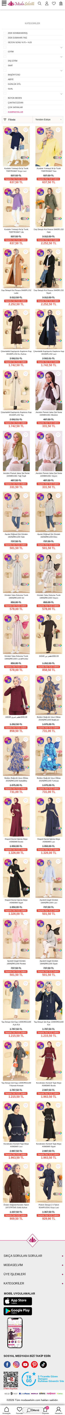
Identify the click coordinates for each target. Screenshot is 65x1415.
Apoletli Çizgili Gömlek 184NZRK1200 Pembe (16, 962)
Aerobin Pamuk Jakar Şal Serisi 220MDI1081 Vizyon (49, 474)
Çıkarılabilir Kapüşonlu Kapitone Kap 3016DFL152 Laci (48, 352)
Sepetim (45, 1410)
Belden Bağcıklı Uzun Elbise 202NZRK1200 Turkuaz (49, 779)
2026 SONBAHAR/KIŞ (17, 33)
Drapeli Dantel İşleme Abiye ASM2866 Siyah (16, 901)
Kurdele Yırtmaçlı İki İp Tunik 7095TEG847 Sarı (49, 169)
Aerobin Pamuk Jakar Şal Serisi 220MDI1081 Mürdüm (49, 413)
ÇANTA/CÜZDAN (15, 103)
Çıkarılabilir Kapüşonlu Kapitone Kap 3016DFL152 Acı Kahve (16, 352)
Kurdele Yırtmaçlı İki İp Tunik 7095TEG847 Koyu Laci (16, 169)
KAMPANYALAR (15, 112)
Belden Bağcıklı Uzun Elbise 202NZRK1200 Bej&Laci (49, 718)
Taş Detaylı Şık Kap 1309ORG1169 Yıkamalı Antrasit (16, 1084)
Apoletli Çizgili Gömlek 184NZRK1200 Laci (49, 901)
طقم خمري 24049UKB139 (16, 717)
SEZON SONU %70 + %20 (20, 42)
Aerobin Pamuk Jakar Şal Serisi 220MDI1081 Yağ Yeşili (16, 474)
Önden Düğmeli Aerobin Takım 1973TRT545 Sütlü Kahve (16, 1206)
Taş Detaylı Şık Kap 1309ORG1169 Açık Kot (16, 1023)
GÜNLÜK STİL (14, 84)
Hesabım (58, 1413)
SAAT (10, 65)
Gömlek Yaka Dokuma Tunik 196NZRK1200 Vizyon (48, 596)
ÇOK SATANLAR (15, 107)
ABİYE (11, 79)
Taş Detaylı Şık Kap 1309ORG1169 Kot (49, 1023)
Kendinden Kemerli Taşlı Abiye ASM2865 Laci (16, 1145)
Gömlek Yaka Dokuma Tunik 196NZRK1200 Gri (16, 596)
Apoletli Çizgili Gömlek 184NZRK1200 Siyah (49, 962)
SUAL (10, 89)
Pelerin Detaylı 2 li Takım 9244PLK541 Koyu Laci (49, 1206)
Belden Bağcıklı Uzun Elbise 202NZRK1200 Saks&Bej (16, 779)
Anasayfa (6, 1413)
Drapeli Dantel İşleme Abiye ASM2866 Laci (48, 840)
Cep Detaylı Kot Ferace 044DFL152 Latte (16, 291)
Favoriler (19, 1413)
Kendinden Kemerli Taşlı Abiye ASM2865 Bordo (48, 1084)
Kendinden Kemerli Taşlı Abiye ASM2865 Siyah (48, 1145)
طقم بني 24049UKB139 (49, 656)
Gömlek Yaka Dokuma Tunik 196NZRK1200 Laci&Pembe (16, 657)
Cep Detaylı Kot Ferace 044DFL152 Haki (49, 230)
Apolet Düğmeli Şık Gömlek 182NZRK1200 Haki (16, 535)
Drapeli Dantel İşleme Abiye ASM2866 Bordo (16, 840)
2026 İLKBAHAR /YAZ (17, 38)
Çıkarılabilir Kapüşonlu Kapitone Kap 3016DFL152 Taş (16, 413)
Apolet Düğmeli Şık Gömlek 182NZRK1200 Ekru (48, 535)
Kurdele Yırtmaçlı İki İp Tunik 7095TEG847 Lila (16, 230)
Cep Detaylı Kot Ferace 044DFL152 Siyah (49, 291)
